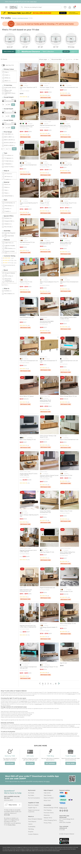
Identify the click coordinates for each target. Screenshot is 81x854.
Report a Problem (49, 798)
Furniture (14, 18)
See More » (5, 285)
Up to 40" (10, 47)
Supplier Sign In (32, 807)
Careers (30, 824)
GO (13, 104)
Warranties (47, 815)
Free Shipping (47, 810)
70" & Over (71, 47)
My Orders (31, 795)
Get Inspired (50, 763)
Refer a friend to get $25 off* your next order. (20, 1)
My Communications (34, 798)
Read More (71, 763)
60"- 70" (55, 47)
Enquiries (30, 831)
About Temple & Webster (35, 819)
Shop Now (10, 763)
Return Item (47, 800)
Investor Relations (33, 834)
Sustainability (31, 826)
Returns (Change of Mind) (51, 807)
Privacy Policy (11, 824)
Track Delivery (47, 795)
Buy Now (30, 763)
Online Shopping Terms (50, 820)
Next (77, 59)
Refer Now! (33, 1)
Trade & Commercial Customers (33, 810)
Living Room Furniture (22, 18)
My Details (31, 793)
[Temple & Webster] (13, 7)
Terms (13, 820)
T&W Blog (31, 829)
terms (47, 781)
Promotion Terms (48, 812)
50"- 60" (40, 47)
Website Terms (48, 817)
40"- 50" (25, 47)
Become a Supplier (33, 805)
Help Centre (47, 793)
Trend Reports (32, 821)
